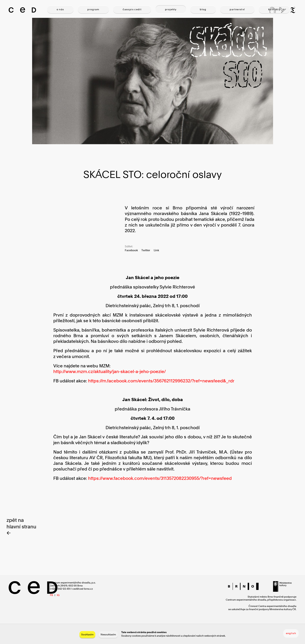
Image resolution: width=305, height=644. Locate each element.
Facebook (131, 250)
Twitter (145, 250)
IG (58, 595)
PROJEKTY (171, 9)
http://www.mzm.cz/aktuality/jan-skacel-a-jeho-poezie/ (109, 371)
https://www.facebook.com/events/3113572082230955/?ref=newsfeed (160, 478)
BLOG (203, 9)
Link (156, 250)
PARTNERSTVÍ (237, 9)
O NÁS (60, 9)
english (291, 633)
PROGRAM (93, 9)
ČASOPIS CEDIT (132, 9)
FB (51, 595)
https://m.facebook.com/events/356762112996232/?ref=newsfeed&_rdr (161, 380)
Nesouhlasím (108, 634)
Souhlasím (87, 634)
